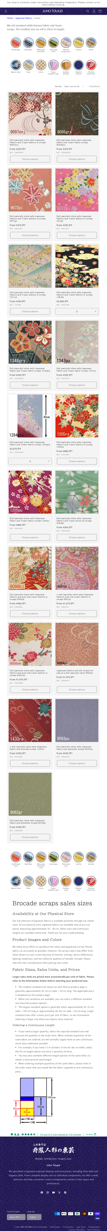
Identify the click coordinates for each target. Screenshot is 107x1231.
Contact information (77, 1229)
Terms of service (93, 1229)
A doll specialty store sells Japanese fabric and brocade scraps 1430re (28, 748)
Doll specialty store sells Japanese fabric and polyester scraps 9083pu (75, 748)
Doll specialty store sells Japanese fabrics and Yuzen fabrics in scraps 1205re (75, 444)
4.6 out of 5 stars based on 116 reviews (60, 1134)
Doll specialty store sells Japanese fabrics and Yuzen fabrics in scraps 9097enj (28, 142)
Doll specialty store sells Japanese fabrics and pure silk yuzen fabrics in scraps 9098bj (29, 597)
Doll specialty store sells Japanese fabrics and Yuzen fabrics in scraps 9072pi (28, 218)
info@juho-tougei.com (58, 1159)
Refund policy (55, 1227)
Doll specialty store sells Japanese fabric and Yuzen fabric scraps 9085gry (74, 142)
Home (10, 17)
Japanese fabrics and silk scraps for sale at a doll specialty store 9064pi (75, 672)
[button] (6, 11)
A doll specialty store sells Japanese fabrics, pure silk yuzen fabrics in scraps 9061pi (75, 597)
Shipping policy (94, 1227)
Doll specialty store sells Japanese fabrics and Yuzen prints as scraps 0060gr (74, 521)
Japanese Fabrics (24, 17)
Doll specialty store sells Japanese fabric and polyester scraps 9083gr (28, 822)
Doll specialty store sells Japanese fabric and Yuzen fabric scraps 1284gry (30, 443)
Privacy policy (68, 1227)
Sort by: (58, 86)
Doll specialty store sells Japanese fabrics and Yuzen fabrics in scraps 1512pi (75, 218)
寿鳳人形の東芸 (26, 1227)
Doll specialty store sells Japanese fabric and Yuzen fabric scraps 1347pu (76, 370)
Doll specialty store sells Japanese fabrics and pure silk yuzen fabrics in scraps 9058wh (29, 673)
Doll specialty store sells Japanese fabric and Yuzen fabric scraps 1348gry (30, 370)
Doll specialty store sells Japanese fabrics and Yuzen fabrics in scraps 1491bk (75, 295)
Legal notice (81, 1227)
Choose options (30, 159)
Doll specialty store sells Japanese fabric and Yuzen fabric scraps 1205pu (29, 520)
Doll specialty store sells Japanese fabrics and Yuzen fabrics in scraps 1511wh (28, 295)
